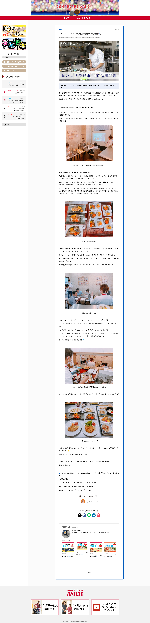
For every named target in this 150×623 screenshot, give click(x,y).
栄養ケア (83, 37)
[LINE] (89, 515)
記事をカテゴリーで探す (13, 62)
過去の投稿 (7, 125)
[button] (75, 8)
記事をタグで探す (11, 66)
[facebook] (84, 515)
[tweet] (80, 515)
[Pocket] (98, 515)
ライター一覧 (10, 70)
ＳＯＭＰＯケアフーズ (69, 37)
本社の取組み (61, 37)
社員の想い (97, 37)
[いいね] (93, 502)
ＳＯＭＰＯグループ (90, 37)
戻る (89, 572)
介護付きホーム (78, 37)
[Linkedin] (94, 515)
